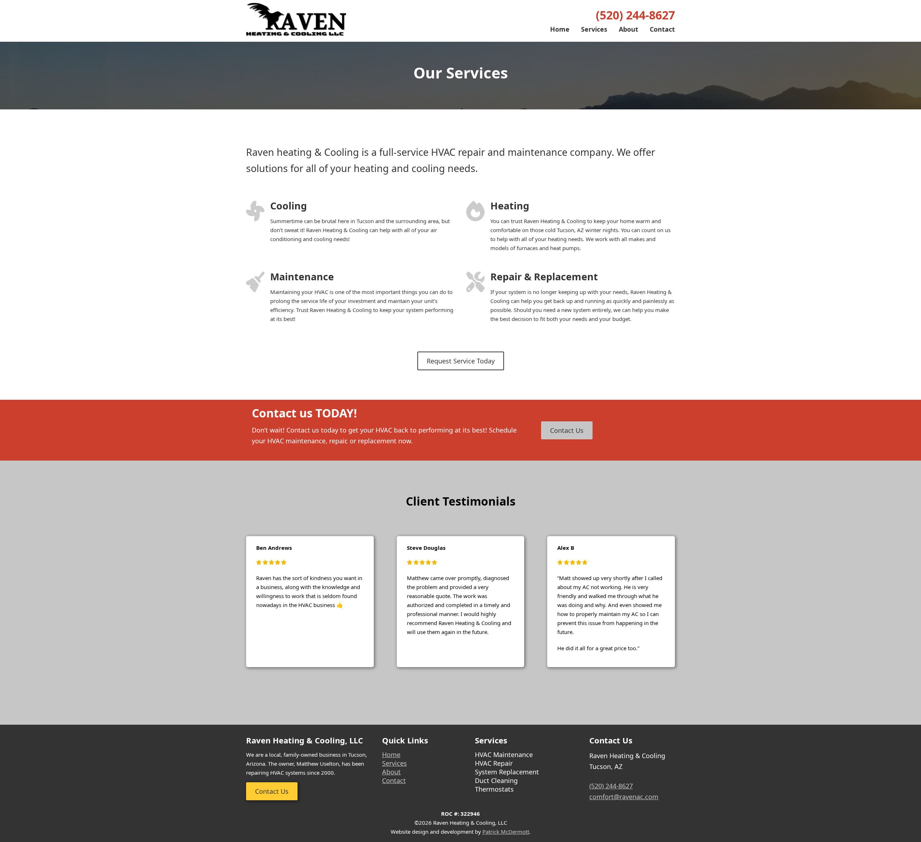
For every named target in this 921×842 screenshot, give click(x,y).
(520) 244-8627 (635, 15)
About (628, 29)
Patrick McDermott (505, 831)
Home (560, 29)
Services (594, 29)
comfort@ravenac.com (623, 796)
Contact (662, 29)
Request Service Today (461, 361)
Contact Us (567, 430)
